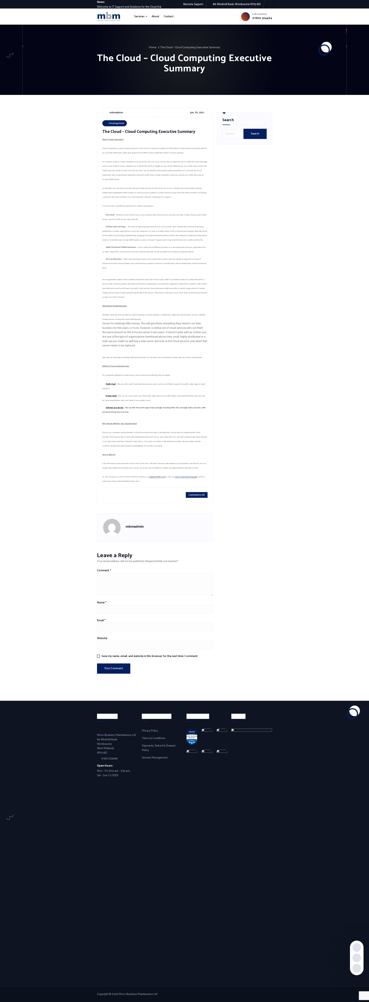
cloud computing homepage (186, 477)
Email (101, 620)
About (155, 16)
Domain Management (154, 758)
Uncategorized (116, 123)
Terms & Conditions (153, 738)
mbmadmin (135, 527)
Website (102, 638)
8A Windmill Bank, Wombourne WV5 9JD (237, 4)
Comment (104, 570)
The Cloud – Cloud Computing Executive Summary (190, 47)
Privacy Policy (150, 731)
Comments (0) (197, 495)
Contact (168, 16)
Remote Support (193, 4)
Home (153, 47)
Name (101, 602)
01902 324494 (262, 18)
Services (139, 16)
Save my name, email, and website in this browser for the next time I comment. (149, 656)
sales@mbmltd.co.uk (157, 477)
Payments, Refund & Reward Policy (158, 748)
